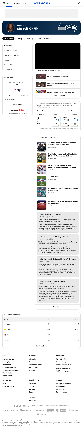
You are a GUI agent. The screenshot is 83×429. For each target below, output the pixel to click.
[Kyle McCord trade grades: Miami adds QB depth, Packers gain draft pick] (41, 158)
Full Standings (41, 346)
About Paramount (35, 365)
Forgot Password (62, 392)
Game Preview (17, 104)
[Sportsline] (25, 410)
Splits (39, 39)
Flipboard (32, 400)
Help (4, 384)
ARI (8, 340)
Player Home (8, 39)
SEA (8, 324)
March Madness (8, 373)
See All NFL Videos (58, 96)
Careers (32, 362)
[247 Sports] (11, 410)
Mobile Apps (7, 376)
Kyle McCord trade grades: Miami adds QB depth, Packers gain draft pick (62, 155)
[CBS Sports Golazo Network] (57, 406)
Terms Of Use (61, 359)
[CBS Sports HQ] (38, 406)
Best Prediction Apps (10, 370)
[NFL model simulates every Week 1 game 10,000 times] (41, 192)
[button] (3, 3)
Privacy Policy (61, 362)
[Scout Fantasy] (73, 410)
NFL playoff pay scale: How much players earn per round (63, 202)
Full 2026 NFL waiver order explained (62, 177)
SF (8, 335)
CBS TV (32, 370)
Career (46, 39)
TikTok (31, 386)
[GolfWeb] (41, 414)
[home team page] (17, 90)
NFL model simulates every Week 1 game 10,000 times (63, 189)
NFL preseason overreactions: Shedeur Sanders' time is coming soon (62, 144)
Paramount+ (33, 367)
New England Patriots (15, 96)
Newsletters (60, 386)
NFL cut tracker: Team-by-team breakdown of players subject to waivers (62, 166)
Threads (32, 398)
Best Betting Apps (9, 367)
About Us (32, 359)
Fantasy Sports (7, 362)
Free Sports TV (7, 365)
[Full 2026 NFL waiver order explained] (41, 181)
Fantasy (19, 39)
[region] (57, 56)
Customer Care (8, 386)
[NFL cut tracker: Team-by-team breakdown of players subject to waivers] (41, 169)
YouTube (32, 384)
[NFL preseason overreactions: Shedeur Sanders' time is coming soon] (41, 146)
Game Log (29, 39)
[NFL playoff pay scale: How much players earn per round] (41, 205)
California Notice (62, 371)
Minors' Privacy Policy (64, 365)
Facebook (32, 392)
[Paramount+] (39, 410)
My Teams (60, 389)
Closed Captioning (63, 368)
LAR (8, 329)
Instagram (33, 389)
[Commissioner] (52, 410)
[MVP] (63, 409)
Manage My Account (63, 384)
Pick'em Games (8, 359)
